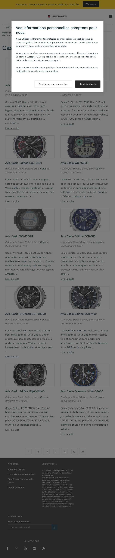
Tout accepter (88, 84)
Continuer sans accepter (53, 84)
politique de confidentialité (60, 67)
